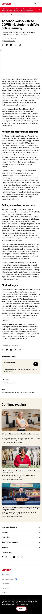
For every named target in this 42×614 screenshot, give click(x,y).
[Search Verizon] (35, 3)
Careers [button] (5, 547)
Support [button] (5, 532)
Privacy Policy (6, 574)
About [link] (3, 15)
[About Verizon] (6, 4)
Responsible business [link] (18, 15)
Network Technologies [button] (10, 542)
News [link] (8, 15)
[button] (39, 9)
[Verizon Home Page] (6, 569)
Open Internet (6, 588)
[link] (23, 10)
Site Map (4, 593)
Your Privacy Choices (8, 579)
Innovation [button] (5, 537)
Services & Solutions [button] (9, 527)
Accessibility (5, 583)
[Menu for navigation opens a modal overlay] (39, 3)
